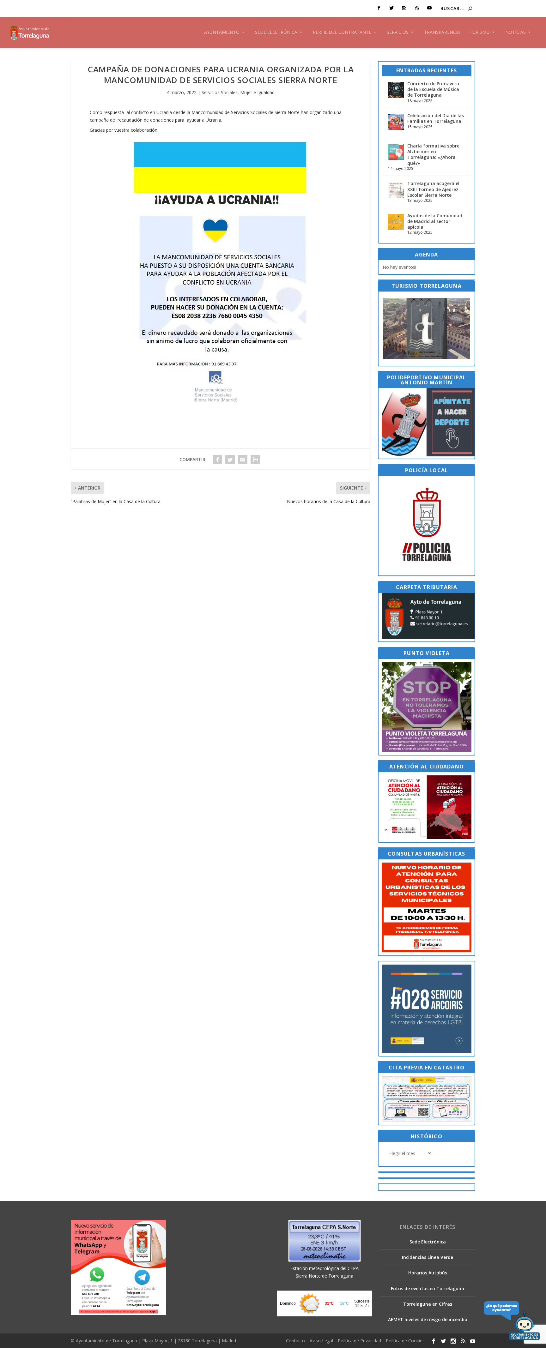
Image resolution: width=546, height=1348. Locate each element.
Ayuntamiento (222, 32)
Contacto (295, 1341)
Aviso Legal (321, 1341)
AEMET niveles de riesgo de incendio (427, 1319)
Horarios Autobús (427, 1273)
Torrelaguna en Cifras (427, 1304)
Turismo (480, 32)
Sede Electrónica (276, 32)
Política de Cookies (405, 1341)
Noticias (515, 32)
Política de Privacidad (359, 1341)
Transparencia (442, 32)
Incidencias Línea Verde (427, 1257)
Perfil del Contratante (342, 32)
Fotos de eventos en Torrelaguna (427, 1288)
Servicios (398, 32)
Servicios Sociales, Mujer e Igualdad (238, 92)
